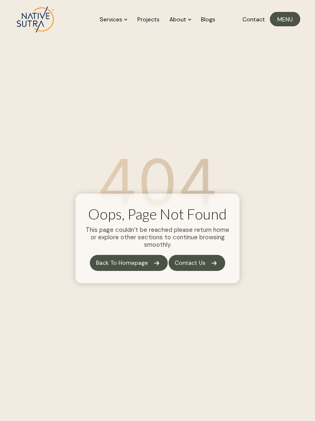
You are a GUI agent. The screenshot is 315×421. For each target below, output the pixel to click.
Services (112, 19)
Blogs (208, 19)
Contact (253, 19)
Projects (148, 19)
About (178, 19)
